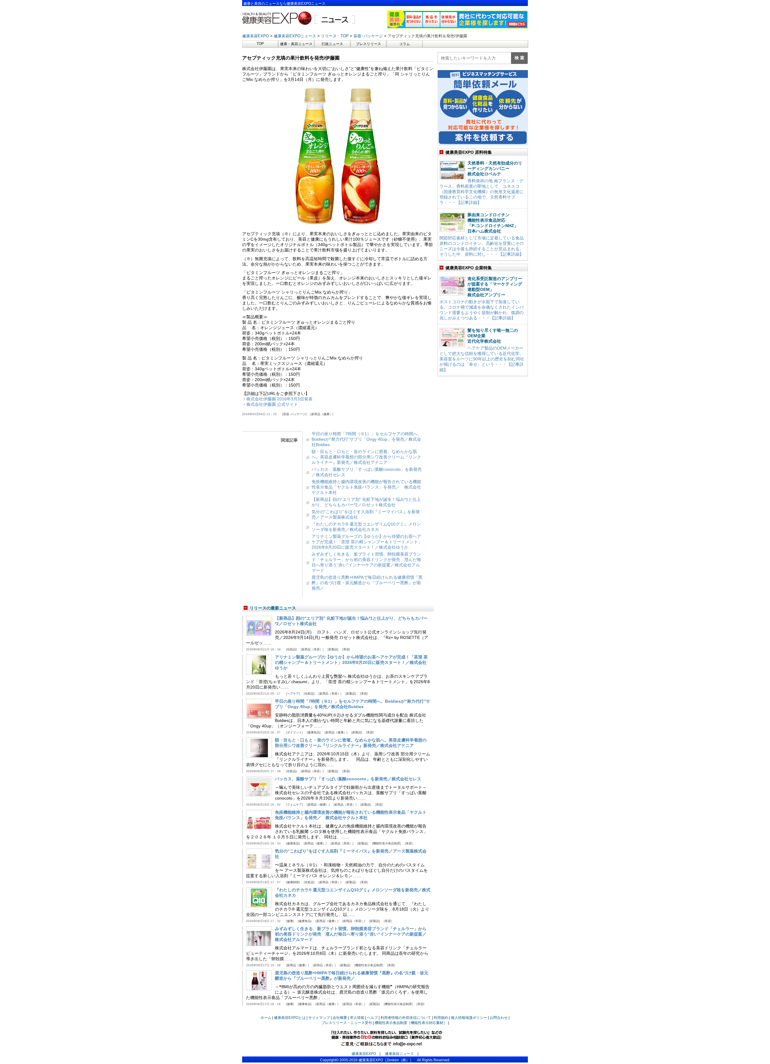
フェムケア (294, 804)
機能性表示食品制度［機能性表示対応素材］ (411, 1023)
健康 (290, 921)
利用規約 (441, 1018)
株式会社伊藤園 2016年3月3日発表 (279, 398)
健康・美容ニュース (296, 44)
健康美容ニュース (399, 1054)
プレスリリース (368, 44)
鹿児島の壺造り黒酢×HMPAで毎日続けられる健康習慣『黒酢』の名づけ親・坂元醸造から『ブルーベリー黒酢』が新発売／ (367, 583)
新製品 (332, 649)
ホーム (265, 1018)
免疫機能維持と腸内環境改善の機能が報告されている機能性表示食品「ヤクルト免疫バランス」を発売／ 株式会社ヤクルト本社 (366, 487)
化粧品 (291, 649)
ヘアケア (293, 693)
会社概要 (340, 1018)
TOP (260, 44)
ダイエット (294, 732)
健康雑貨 (293, 882)
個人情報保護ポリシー (469, 1018)
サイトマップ (319, 1018)
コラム (404, 44)
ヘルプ (372, 1018)
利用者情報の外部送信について (405, 1018)
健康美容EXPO (364, 1054)
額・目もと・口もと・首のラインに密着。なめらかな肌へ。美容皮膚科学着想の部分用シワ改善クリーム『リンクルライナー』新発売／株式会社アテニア (366, 457)
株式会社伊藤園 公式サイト (272, 404)
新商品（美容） (312, 649)
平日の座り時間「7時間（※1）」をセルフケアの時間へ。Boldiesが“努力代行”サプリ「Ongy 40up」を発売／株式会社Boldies (367, 439)
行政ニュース (332, 44)
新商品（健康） (321, 414)
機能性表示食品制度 (386, 843)
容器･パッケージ (294, 414)
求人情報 (357, 1018)
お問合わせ (499, 1018)
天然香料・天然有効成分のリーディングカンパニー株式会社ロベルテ (494, 168)
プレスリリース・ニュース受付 (347, 1023)
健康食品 (314, 732)
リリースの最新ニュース (273, 608)
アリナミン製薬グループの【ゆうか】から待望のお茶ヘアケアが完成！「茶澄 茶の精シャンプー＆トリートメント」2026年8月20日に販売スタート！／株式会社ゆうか (367, 542)
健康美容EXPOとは (290, 1018)
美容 (346, 649)
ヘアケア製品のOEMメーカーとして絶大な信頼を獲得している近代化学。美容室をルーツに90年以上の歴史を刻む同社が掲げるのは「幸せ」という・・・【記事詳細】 (481, 359)
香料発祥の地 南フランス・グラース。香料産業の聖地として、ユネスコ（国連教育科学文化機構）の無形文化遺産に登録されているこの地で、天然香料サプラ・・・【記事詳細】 (481, 191)
